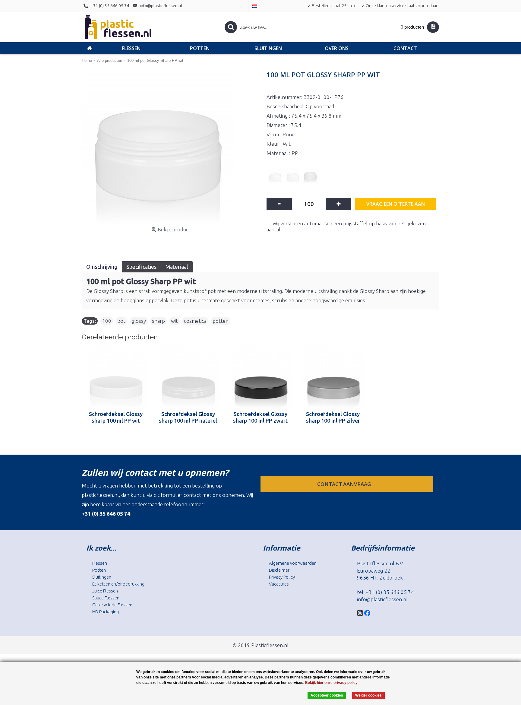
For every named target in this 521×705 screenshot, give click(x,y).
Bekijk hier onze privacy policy (331, 683)
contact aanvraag (344, 484)
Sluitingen (101, 577)
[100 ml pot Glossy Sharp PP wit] (171, 148)
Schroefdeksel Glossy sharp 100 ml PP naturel (188, 417)
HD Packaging (105, 611)
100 (106, 321)
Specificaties (141, 267)
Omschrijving (101, 267)
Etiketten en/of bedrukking (118, 583)
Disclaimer (279, 570)
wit (174, 321)
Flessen (99, 563)
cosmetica (195, 321)
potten (221, 321)
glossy (138, 321)
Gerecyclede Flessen (112, 604)
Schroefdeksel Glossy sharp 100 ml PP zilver (333, 417)
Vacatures (279, 583)
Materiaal (177, 267)
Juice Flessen (105, 590)
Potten (99, 570)
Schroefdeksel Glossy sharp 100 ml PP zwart (260, 417)
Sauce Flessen (105, 597)
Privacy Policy (282, 577)
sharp (158, 321)
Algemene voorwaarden (293, 563)
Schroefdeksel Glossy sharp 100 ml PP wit (116, 417)
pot (121, 321)
